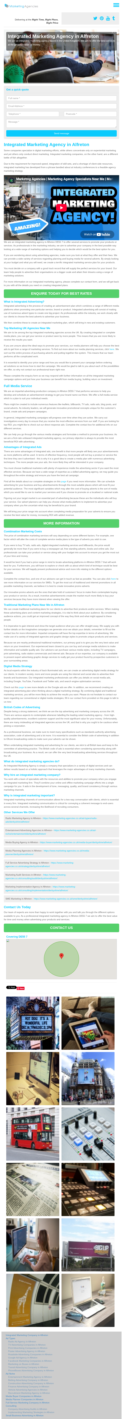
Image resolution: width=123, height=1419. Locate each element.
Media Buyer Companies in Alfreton (23, 1396)
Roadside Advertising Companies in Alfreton (30, 1354)
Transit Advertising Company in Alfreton (28, 1367)
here (112, 349)
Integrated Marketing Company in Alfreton (27, 1335)
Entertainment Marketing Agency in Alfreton (30, 1377)
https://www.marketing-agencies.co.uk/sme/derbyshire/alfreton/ (65, 898)
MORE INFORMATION (61, 523)
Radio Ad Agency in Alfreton (22, 1341)
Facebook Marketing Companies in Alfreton (30, 1361)
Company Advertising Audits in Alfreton (27, 1409)
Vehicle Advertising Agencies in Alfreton (28, 1389)
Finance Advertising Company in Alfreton (28, 1386)
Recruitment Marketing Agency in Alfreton (29, 1393)
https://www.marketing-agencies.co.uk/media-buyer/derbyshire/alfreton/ (76, 842)
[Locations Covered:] (5, 5)
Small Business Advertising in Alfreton (25, 1415)
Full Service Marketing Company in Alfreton (27, 1402)
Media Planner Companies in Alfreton (24, 1399)
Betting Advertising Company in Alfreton (28, 1380)
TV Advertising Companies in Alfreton (27, 1344)
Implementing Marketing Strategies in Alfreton (31, 1412)
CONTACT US (61, 928)
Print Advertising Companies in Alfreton (27, 1348)
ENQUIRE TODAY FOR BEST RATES (61, 293)
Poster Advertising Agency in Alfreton (26, 1351)
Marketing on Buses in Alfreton (23, 1364)
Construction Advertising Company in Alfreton (31, 1383)
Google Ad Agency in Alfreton (22, 1357)
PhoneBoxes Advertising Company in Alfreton (31, 1370)
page (63, 481)
